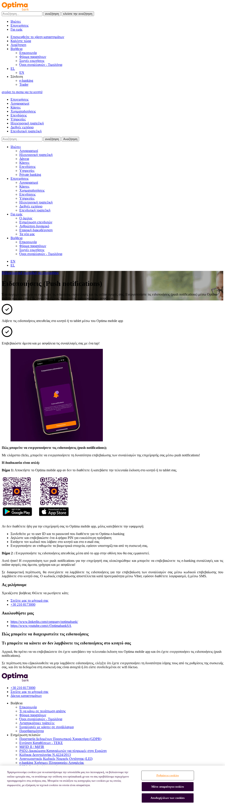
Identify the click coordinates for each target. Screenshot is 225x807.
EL (13, 68)
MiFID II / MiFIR (31, 747)
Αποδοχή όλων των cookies (168, 798)
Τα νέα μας (27, 234)
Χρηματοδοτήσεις (23, 111)
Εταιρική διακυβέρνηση (36, 230)
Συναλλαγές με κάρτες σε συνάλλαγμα (46, 727)
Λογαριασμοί (20, 103)
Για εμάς (16, 29)
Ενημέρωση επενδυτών (35, 222)
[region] (112, 786)
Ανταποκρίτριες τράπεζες (36, 723)
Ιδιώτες (16, 21)
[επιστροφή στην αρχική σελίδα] (15, 9)
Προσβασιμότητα (31, 731)
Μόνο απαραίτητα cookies (167, 786)
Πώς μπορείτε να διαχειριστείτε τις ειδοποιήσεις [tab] (45, 634)
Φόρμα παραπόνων (32, 57)
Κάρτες (16, 107)
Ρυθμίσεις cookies (167, 775)
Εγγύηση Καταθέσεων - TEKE (41, 743)
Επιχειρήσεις (20, 25)
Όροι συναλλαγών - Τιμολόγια (40, 65)
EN (21, 72)
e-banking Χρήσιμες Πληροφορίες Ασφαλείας (51, 762)
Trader (23, 84)
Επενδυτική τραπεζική (26, 131)
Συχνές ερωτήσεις (31, 61)
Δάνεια (24, 159)
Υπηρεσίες (18, 119)
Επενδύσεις (19, 115)
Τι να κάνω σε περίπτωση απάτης (42, 711)
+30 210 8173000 (23, 604)
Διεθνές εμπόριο (22, 127)
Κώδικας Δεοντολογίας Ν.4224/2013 (45, 755)
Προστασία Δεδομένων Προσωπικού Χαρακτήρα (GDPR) (60, 739)
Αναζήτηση (70, 139)
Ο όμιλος (25, 218)
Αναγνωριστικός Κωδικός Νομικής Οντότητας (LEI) (56, 759)
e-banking (26, 80)
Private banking (30, 174)
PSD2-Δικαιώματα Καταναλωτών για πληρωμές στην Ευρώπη (63, 751)
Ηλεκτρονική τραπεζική (27, 123)
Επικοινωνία (28, 53)
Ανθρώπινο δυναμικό (34, 226)
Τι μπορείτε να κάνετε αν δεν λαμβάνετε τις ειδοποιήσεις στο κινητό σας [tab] (66, 643)
